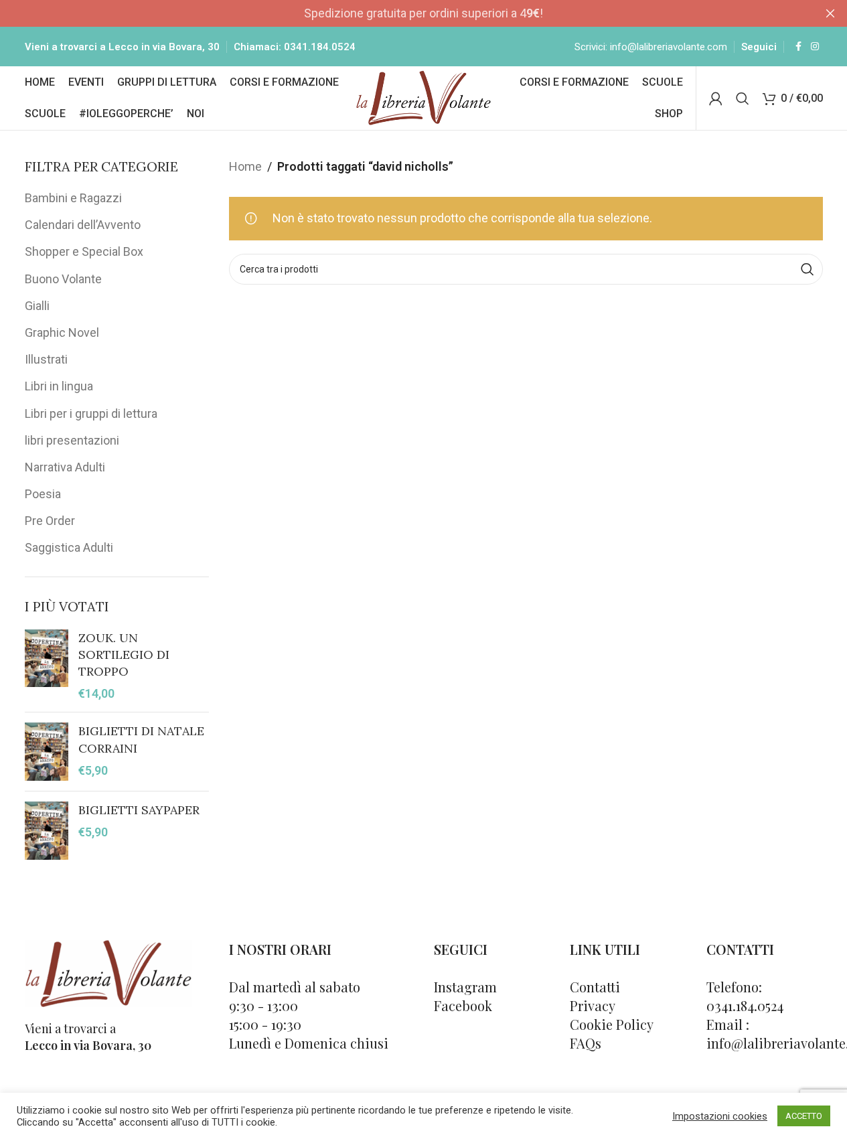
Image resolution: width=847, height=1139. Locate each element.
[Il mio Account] (715, 98)
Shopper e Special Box (84, 251)
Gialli (37, 306)
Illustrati (46, 359)
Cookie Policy (611, 1024)
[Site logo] (423, 97)
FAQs (585, 1043)
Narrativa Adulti (65, 467)
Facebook (463, 1005)
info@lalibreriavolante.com (668, 47)
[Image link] (108, 972)
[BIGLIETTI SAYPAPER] (46, 831)
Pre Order (50, 521)
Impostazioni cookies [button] (719, 1116)
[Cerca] (742, 98)
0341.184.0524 (320, 47)
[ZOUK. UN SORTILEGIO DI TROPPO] (46, 665)
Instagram (465, 987)
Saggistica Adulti (69, 547)
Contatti (595, 987)
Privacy (592, 1005)
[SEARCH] (807, 269)
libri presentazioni (72, 440)
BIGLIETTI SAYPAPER (139, 810)
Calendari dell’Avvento (83, 225)
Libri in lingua (59, 386)
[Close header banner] (830, 13)
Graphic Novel (62, 332)
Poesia (43, 494)
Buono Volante (63, 279)
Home (245, 166)
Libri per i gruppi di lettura (91, 413)
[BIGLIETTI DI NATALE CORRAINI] (46, 752)
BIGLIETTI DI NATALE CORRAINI (141, 739)
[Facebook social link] (799, 46)
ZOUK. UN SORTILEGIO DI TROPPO (123, 654)
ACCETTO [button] (803, 1116)
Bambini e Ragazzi (73, 198)
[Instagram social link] (815, 46)
